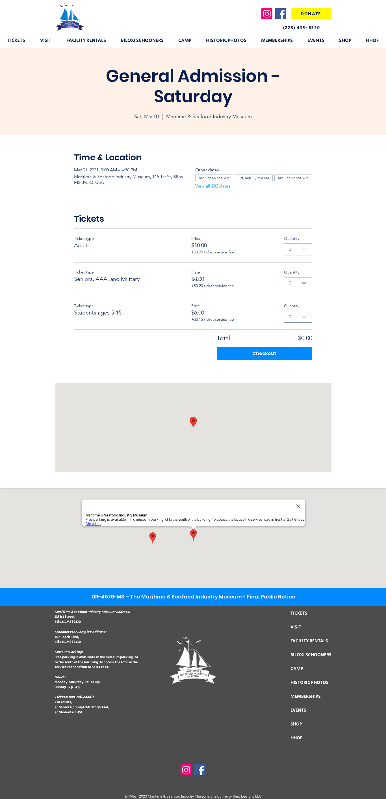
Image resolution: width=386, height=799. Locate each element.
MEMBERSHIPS (305, 696)
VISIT (295, 627)
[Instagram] (266, 13)
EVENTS (298, 710)
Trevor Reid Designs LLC (242, 796)
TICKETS (298, 613)
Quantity (291, 238)
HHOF (296, 738)
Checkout (264, 353)
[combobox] (298, 249)
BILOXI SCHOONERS (310, 655)
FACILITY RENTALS (309, 641)
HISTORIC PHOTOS (309, 682)
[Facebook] (280, 13)
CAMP (296, 669)
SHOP (296, 724)
